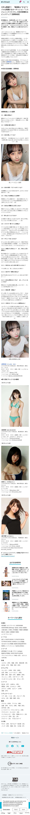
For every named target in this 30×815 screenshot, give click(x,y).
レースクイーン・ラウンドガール (13, 710)
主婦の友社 (5, 629)
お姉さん (15, 684)
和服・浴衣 (15, 665)
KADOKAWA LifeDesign (8, 627)
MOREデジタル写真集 (18, 641)
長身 (12, 674)
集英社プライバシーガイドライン (15, 795)
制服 (15, 663)
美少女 (6, 684)
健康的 (21, 674)
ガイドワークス (11, 625)
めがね (6, 665)
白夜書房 (12, 632)
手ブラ (6, 724)
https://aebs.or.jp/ (4, 789)
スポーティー (18, 677)
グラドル (7, 703)
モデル (13, 705)
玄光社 (16, 627)
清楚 (5, 690)
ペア (5, 696)
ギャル (21, 679)
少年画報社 (15, 629)
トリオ (12, 696)
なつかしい (15, 686)
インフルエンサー (9, 714)
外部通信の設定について (20, 797)
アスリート (7, 718)
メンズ (6, 726)
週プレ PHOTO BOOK (8, 639)
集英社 (25, 627)
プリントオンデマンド (8, 655)
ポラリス (24, 655)
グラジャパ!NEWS (9, 733)
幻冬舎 (21, 627)
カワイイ (7, 688)
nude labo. (4, 657)
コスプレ (6, 663)
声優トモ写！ (17, 655)
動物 (13, 726)
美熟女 (6, 686)
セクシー (17, 688)
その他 (21, 726)
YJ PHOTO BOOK (19, 639)
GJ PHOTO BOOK (7, 641)
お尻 (5, 672)
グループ (21, 696)
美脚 (5, 674)
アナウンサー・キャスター (11, 712)
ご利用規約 (4, 795)
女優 (5, 705)
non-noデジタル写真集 (8, 643)
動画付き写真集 (6, 653)
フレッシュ (7, 677)
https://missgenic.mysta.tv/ (8, 556)
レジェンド (7, 716)
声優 (21, 705)
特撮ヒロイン (22, 714)
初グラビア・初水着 (17, 724)
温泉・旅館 (15, 698)
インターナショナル (9, 679)
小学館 (10, 629)
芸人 (16, 716)
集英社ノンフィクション (8, 646)
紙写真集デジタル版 (7, 651)
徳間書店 (25, 629)
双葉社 (17, 632)
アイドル (17, 703)
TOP (2, 733)
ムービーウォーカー (7, 634)
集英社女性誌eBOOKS (20, 643)
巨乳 (17, 670)
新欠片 (3, 632)
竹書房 (21, 629)
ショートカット (15, 672)
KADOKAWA (19, 625)
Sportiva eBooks (19, 646)
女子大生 (6, 707)
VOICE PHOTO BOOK (17, 653)
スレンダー (7, 670)
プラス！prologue (17, 651)
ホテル (5, 698)
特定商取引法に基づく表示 (8, 797)
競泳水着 (23, 663)
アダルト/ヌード (16, 718)
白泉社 (7, 632)
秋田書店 (4, 625)
